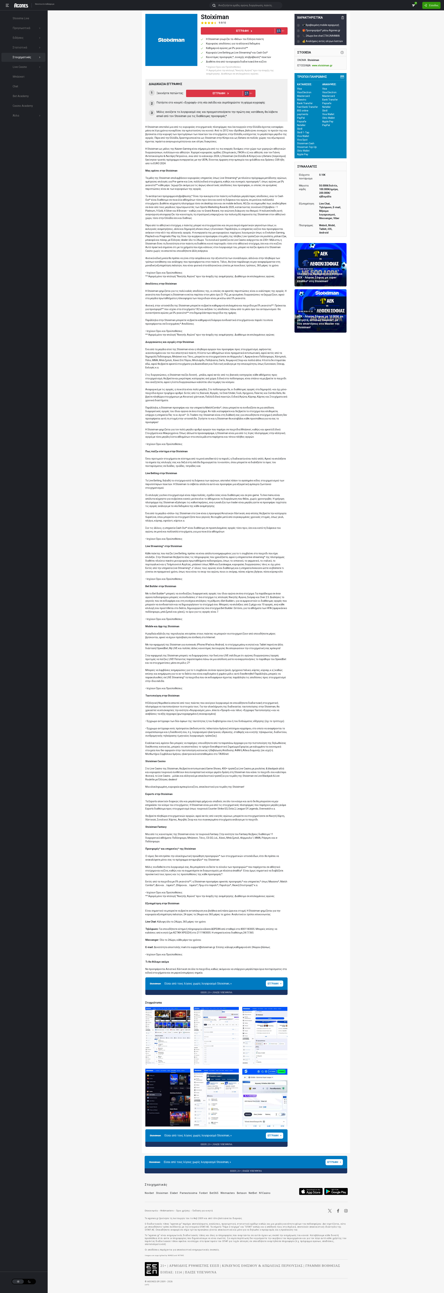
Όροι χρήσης (183, 1210)
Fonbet (203, 1193)
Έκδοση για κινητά (203, 1210)
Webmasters (167, 1210)
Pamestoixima (188, 1193)
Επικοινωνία (151, 1210)
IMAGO (171, 1255)
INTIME (181, 1255)
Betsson (242, 1193)
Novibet (149, 1193)
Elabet (174, 1193)
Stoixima (38, 4)
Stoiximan (162, 1193)
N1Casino (265, 1193)
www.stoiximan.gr (322, 65)
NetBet (253, 1193)
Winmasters (227, 1193)
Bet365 (214, 1193)
